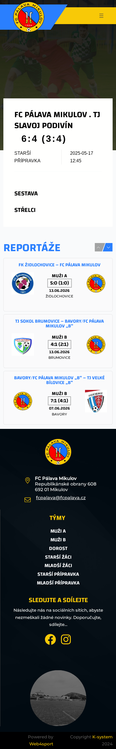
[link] (57, 285)
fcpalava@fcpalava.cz (61, 497)
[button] (108, 247)
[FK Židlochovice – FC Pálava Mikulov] (58, 284)
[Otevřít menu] (101, 15)
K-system (102, 736)
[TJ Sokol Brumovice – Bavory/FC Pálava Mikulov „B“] (58, 341)
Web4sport (41, 743)
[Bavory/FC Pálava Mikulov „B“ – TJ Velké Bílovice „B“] (58, 397)
